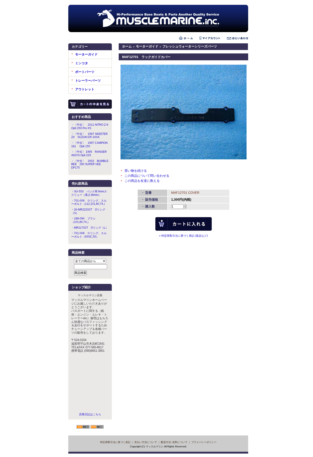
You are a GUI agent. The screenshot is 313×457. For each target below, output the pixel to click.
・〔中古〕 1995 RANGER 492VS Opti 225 (89, 153)
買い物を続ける (135, 170)
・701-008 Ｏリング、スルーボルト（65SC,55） (89, 235)
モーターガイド (86, 54)
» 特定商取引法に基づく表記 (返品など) (183, 235)
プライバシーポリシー (204, 442)
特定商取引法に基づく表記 (115, 442)
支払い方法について (145, 442)
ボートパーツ (84, 72)
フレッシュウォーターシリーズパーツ (189, 46)
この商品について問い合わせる (146, 175)
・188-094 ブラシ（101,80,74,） (83, 220)
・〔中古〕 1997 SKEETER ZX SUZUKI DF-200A (89, 135)
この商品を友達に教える (142, 181)
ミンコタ (81, 63)
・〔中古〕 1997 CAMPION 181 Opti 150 (89, 144)
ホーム (127, 46)
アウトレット (84, 89)
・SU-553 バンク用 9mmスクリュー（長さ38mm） (89, 193)
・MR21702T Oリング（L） (89, 227)
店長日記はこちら (90, 414)
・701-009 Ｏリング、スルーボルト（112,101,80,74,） (89, 202)
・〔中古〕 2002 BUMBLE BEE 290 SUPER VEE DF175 (89, 164)
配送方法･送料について (174, 442)
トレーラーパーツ (88, 80)
